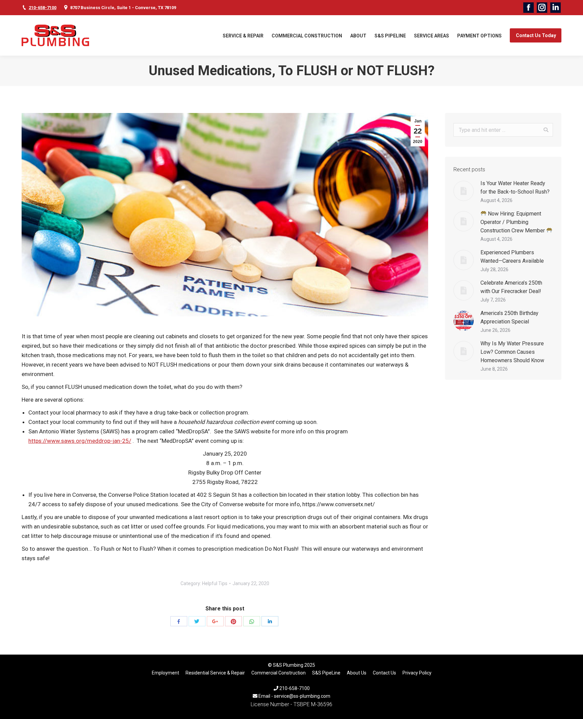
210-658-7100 (42, 7)
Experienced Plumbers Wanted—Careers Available (512, 256)
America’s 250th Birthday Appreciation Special (509, 317)
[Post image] (463, 191)
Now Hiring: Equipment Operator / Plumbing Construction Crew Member (513, 222)
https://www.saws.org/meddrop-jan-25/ (79, 440)
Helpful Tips (214, 583)
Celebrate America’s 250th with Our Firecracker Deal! (511, 287)
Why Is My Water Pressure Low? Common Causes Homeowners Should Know (512, 352)
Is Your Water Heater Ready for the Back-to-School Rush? (515, 187)
